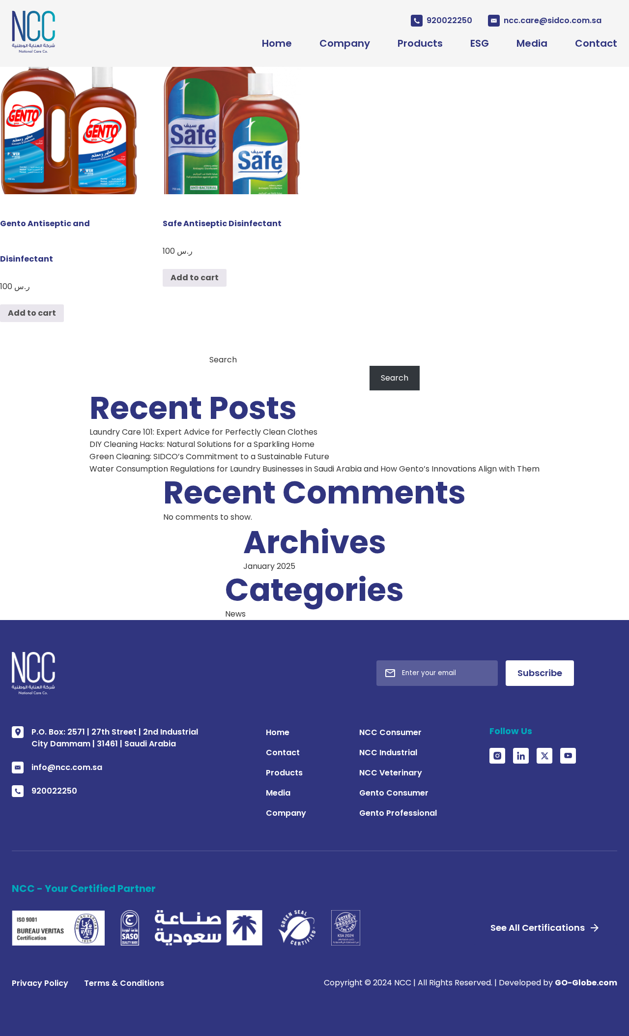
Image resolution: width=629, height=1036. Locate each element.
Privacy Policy (40, 983)
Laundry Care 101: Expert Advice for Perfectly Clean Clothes (203, 432)
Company (344, 43)
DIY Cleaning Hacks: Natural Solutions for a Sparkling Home (201, 444)
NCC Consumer (390, 732)
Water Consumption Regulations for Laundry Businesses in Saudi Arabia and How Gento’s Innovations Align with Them (314, 468)
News (235, 614)
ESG (479, 43)
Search (223, 359)
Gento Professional (398, 813)
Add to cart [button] (32, 313)
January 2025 (269, 566)
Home (277, 43)
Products (420, 43)
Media (531, 43)
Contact (596, 43)
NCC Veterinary (390, 772)
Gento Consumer (394, 793)
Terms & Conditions (124, 983)
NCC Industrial (388, 752)
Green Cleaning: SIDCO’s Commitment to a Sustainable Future (209, 456)
